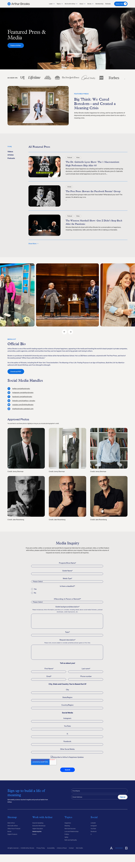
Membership (99, 4)
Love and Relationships (72, 831)
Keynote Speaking (37, 823)
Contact (71, 848)
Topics (59, 4)
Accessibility (51, 848)
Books (89, 4)
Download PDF (15, 371)
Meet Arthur (11, 823)
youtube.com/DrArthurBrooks (22, 405)
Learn (51, 4)
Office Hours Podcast (14, 828)
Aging (66, 837)
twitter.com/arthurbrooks (21, 388)
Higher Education (37, 828)
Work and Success (70, 828)
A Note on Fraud (62, 848)
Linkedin (93, 823)
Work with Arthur (70, 4)
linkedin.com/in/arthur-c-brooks (23, 401)
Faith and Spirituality (71, 840)
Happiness (68, 823)
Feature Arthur (15, 45)
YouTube (93, 828)
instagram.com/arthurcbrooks (22, 392)
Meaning (67, 826)
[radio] (67, 589)
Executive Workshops (38, 826)
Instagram (94, 826)
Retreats (108, 4)
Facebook (93, 831)
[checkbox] (67, 591)
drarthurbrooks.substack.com (22, 409)
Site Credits (79, 848)
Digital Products (12, 834)
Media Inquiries (37, 831)
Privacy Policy (40, 848)
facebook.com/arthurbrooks (22, 396)
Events (34, 834)
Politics (67, 834)
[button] (52, 4)
